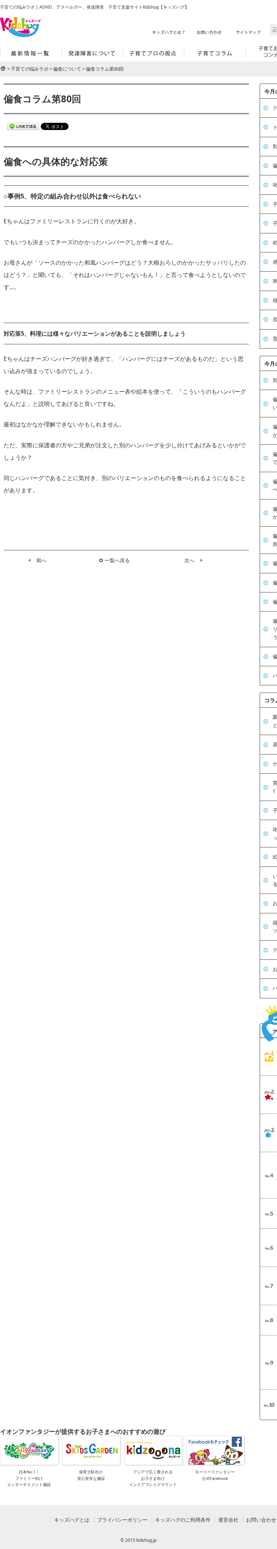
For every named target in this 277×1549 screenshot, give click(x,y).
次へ (189, 560)
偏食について (67, 69)
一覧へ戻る (117, 560)
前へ (41, 560)
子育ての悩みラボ (29, 69)
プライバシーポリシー (122, 1519)
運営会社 (228, 1519)
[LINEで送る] (23, 125)
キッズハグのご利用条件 (183, 1519)
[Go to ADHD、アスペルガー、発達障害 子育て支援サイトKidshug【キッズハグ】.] (3, 68)
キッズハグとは (71, 1519)
